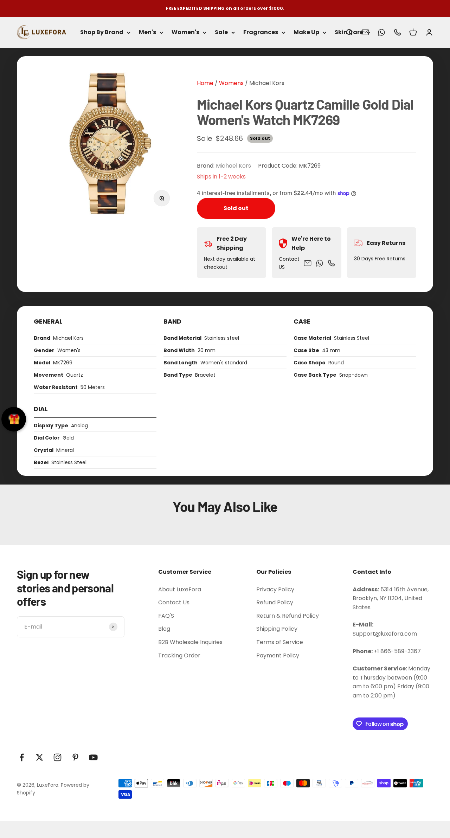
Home (205, 83)
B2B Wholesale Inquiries (190, 642)
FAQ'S (166, 616)
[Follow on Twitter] (39, 757)
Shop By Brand (101, 32)
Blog (164, 629)
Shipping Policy (276, 629)
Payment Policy (277, 655)
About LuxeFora (179, 589)
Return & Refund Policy (287, 616)
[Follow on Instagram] (57, 757)
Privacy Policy (275, 589)
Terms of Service (279, 642)
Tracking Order (179, 655)
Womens (231, 83)
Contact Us (173, 602)
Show (13, 419)
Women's (185, 32)
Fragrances (260, 32)
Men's (147, 32)
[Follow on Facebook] (21, 757)
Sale (221, 32)
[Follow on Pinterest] (75, 757)
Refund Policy (274, 602)
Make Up (306, 32)
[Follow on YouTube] (93, 757)
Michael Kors (266, 83)
